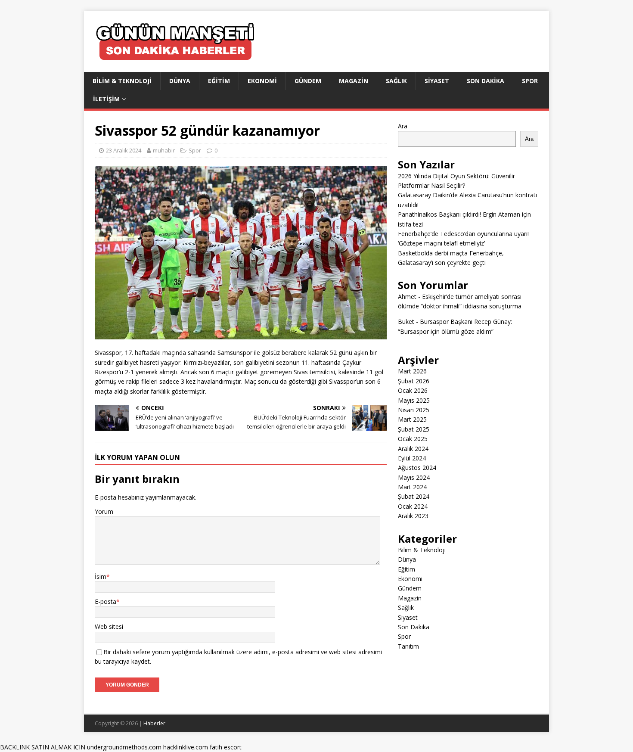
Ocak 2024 (413, 506)
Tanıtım (408, 646)
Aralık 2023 (413, 516)
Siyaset (437, 81)
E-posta (105, 601)
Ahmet (407, 296)
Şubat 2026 (413, 381)
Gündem (308, 81)
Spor (530, 81)
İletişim (106, 99)
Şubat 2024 (413, 496)
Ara (402, 126)
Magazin (353, 81)
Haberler (154, 723)
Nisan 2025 (413, 410)
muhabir (164, 150)
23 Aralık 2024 (123, 150)
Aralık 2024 (413, 448)
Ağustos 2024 (417, 467)
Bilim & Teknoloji (122, 81)
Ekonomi (262, 81)
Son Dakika (485, 81)
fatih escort (226, 747)
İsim (100, 576)
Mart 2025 (412, 419)
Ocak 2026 (413, 390)
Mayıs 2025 (414, 400)
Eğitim (219, 81)
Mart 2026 (412, 371)
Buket (406, 321)
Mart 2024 (412, 487)
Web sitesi (109, 626)
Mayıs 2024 (414, 477)
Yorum (104, 511)
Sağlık (396, 81)
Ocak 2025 (413, 439)
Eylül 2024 (412, 458)
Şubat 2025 (413, 429)
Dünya (179, 81)
